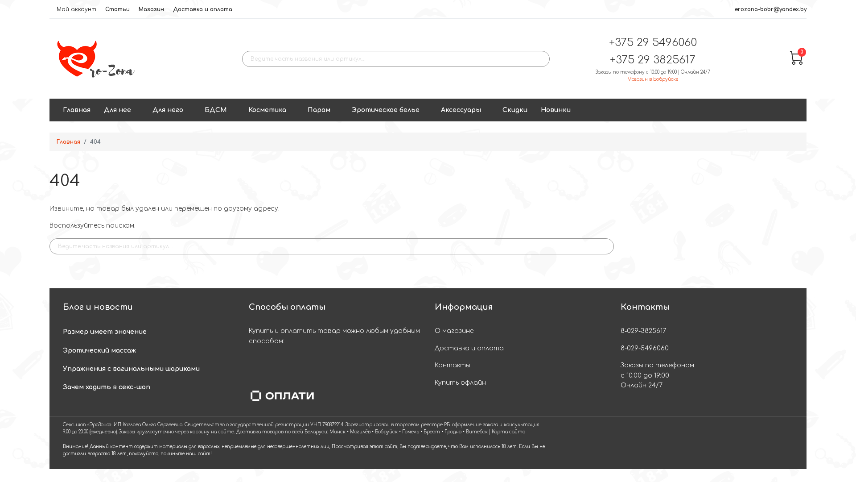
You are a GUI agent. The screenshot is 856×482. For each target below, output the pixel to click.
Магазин (151, 9)
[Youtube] (752, 443)
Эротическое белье (386, 110)
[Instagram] (769, 443)
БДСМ (216, 110)
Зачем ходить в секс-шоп (106, 387)
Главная (77, 110)
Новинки (556, 110)
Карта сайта (508, 431)
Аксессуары (461, 110)
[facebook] (734, 443)
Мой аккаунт (76, 9)
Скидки (514, 110)
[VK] (786, 443)
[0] (796, 62)
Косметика (267, 110)
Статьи (117, 9)
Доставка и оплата (202, 9)
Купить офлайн (460, 382)
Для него (167, 110)
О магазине (454, 331)
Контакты (452, 365)
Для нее (117, 110)
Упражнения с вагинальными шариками (131, 369)
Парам (319, 110)
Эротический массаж (99, 350)
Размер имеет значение (105, 331)
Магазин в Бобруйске (652, 79)
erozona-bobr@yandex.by (771, 9)
